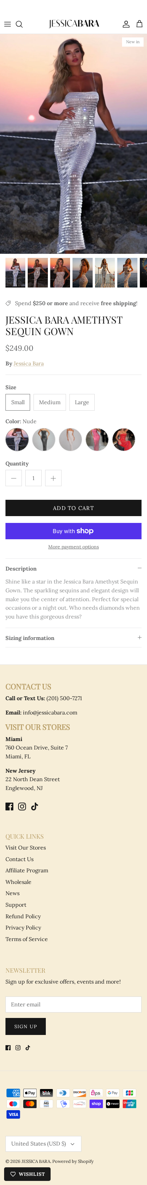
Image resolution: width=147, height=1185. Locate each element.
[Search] (22, 24)
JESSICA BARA (36, 1161)
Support (15, 904)
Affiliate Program (26, 870)
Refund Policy (23, 916)
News (12, 893)
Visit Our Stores (25, 847)
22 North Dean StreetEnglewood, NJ (32, 779)
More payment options (73, 547)
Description (21, 568)
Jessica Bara (29, 363)
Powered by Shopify (73, 1161)
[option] (73, 143)
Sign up (25, 1026)
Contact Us (19, 859)
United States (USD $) (38, 1143)
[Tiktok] (35, 806)
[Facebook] (9, 806)
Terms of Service (26, 939)
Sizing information (29, 638)
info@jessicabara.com (41, 712)
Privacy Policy (23, 927)
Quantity (17, 463)
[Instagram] (22, 806)
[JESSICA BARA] (73, 24)
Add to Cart (73, 508)
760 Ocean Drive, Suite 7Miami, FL (36, 748)
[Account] (124, 24)
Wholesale (18, 881)
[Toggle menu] (7, 24)
